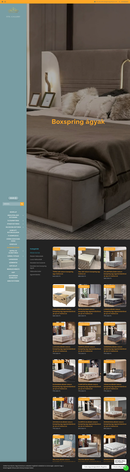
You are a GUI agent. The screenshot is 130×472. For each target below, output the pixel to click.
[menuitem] (13, 212)
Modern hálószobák (36, 256)
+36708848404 (124, 1)
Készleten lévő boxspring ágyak (38, 267)
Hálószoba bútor (35, 271)
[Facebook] (2, 1)
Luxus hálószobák (36, 259)
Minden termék (35, 253)
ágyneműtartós (35, 274)
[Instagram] (5, 1)
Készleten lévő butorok (37, 263)
